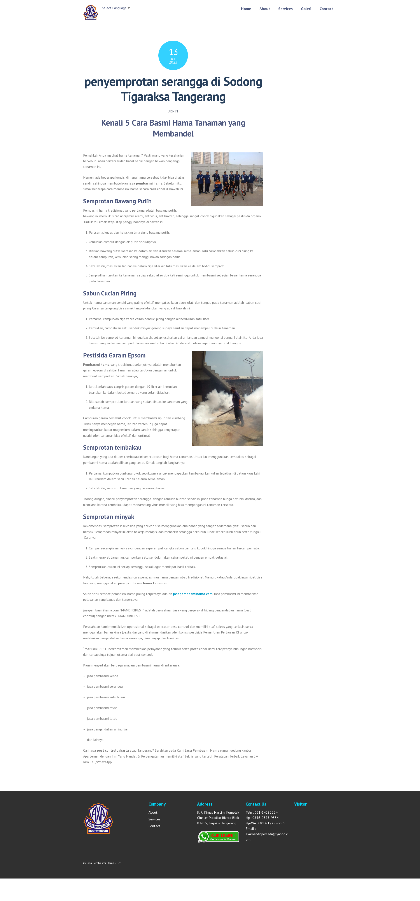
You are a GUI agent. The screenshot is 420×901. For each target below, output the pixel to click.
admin (173, 111)
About (264, 8)
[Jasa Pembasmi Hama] (90, 18)
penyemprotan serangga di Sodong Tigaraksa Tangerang (173, 88)
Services (285, 8)
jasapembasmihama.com (193, 594)
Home (246, 8)
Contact (326, 8)
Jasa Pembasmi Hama (100, 863)
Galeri (306, 8)
